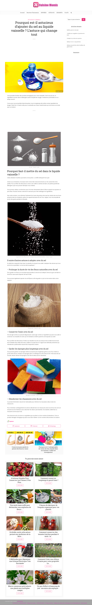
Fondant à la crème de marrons (74, 38)
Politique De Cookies (31, 603)
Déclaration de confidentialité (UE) (72, 603)
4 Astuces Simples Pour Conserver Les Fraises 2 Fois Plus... (20, 480)
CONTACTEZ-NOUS (40, 603)
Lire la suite (20, 485)
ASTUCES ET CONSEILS (34, 19)
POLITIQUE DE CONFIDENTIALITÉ (19, 603)
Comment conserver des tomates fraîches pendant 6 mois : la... (48, 534)
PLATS (66, 12)
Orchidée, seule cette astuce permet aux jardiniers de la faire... (19, 534)
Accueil (22, 12)
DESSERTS (59, 12)
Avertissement (84, 603)
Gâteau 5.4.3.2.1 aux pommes (74, 41)
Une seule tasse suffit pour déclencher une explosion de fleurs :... (20, 507)
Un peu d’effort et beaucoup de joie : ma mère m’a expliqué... (48, 587)
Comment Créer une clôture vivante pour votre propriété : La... (48, 561)
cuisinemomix (20, 601)
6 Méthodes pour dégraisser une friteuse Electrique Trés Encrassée (20, 561)
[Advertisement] (34, 50)
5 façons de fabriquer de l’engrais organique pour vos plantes (48, 507)
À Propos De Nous (49, 603)
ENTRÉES (43, 12)
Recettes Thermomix (33, 12)
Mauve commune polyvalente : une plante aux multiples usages (20, 588)
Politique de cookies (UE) (59, 603)
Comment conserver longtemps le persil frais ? (48, 479)
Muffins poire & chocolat (72, 30)
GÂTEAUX (51, 12)
